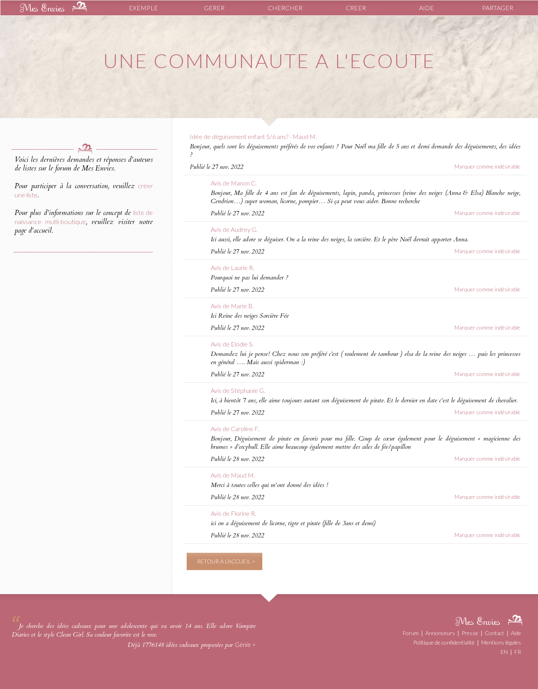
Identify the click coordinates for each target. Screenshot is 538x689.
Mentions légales (501, 642)
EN (504, 651)
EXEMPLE (143, 7)
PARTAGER (497, 7)
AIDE (426, 7)
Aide (516, 633)
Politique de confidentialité (444, 642)
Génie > (245, 644)
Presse (470, 633)
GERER (214, 7)
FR (517, 651)
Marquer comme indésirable (487, 166)
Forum (411, 633)
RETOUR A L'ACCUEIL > (226, 561)
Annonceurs (440, 633)
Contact (494, 633)
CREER (356, 7)
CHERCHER (285, 7)
